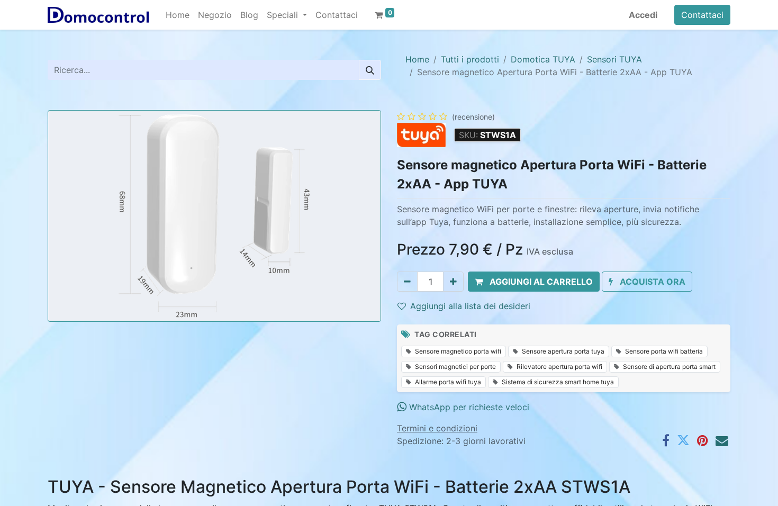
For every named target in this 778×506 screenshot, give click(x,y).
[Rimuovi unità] (407, 282)
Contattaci (702, 15)
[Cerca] (370, 70)
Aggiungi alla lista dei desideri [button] (470, 306)
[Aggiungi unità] (453, 282)
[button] (534, 282)
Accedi (643, 15)
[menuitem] (177, 14)
